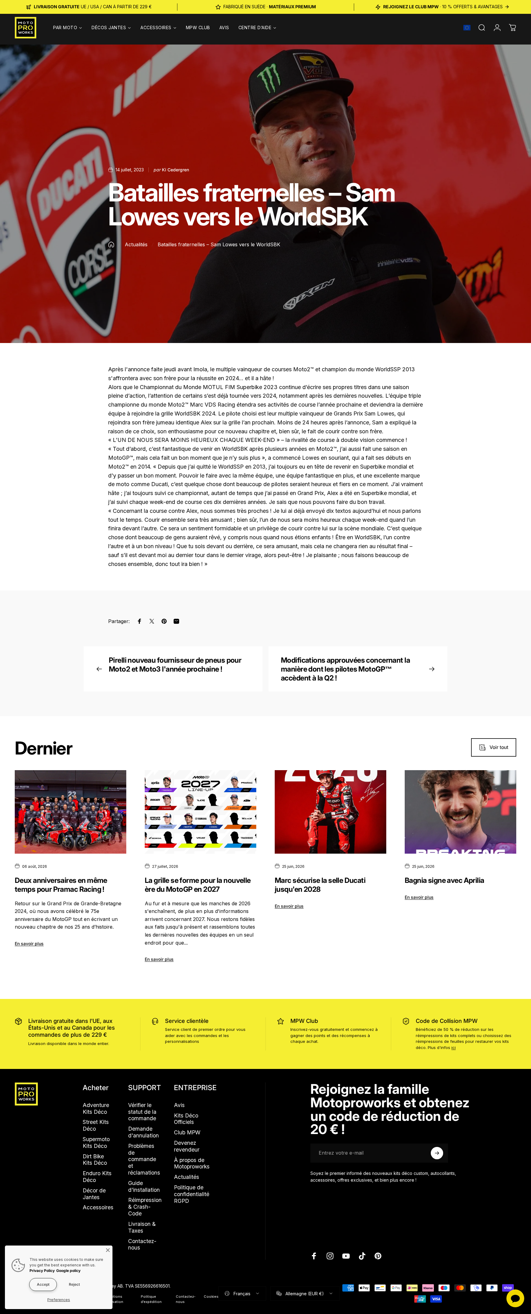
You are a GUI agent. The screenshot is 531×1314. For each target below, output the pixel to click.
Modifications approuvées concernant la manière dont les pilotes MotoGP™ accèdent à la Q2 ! (345, 669)
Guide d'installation (144, 1186)
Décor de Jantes (94, 1193)
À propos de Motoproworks (192, 1163)
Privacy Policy (42, 1270)
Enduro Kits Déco (97, 1176)
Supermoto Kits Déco (96, 1142)
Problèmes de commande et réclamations (144, 1159)
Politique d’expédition (151, 1299)
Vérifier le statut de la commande (142, 1112)
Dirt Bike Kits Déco (95, 1159)
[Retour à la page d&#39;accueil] (111, 244)
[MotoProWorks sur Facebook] (314, 1256)
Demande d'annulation (143, 1132)
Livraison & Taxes (142, 1227)
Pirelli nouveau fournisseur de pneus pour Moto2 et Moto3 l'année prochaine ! (175, 664)
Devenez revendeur (186, 1146)
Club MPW (187, 1132)
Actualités (136, 244)
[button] (467, 27)
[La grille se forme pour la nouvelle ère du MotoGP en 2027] (200, 812)
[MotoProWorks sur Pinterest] (378, 1256)
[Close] (108, 1250)
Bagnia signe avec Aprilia (444, 880)
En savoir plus (29, 943)
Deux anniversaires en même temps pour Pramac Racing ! (61, 885)
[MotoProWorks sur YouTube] (346, 1256)
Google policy (68, 1270)
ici (453, 1047)
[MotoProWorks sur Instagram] (330, 1256)
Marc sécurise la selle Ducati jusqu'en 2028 (320, 885)
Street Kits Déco (96, 1125)
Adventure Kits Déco (96, 1108)
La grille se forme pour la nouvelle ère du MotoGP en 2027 (198, 885)
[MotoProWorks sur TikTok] (362, 1256)
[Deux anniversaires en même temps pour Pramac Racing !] (70, 812)
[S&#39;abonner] (437, 1153)
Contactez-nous (142, 1244)
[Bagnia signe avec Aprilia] (460, 812)
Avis (179, 1105)
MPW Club (304, 1020)
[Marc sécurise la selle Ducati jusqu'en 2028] (330, 812)
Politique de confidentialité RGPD (191, 1194)
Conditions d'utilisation (113, 1299)
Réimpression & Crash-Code (145, 1207)
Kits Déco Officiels (186, 1118)
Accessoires (98, 1207)
